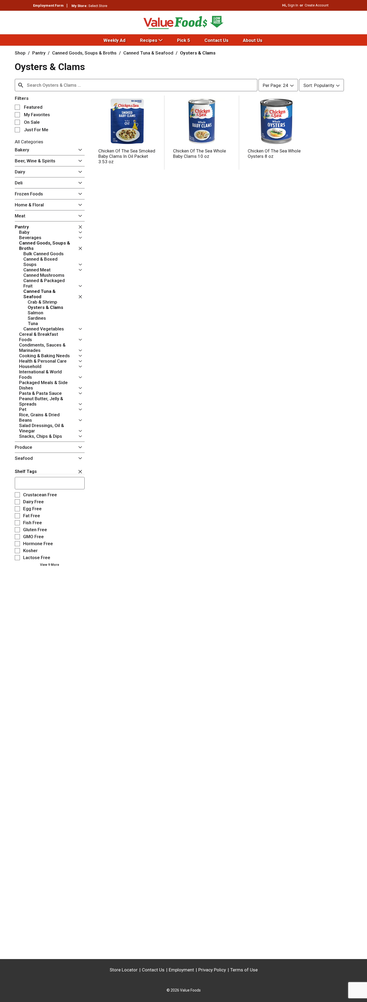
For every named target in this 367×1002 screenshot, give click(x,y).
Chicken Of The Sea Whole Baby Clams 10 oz (199, 153)
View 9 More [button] (49, 565)
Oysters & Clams (197, 53)
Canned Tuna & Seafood (148, 53)
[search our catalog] (21, 85)
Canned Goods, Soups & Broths (84, 53)
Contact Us (153, 969)
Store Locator (124, 969)
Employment (181, 969)
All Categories (29, 141)
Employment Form (48, 5)
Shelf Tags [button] (26, 471)
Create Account (317, 5)
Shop (20, 53)
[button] (79, 150)
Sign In (293, 5)
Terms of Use (244, 969)
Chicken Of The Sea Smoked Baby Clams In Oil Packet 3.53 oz (126, 156)
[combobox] (136, 85)
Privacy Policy (212, 969)
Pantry (38, 53)
